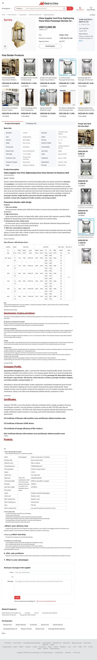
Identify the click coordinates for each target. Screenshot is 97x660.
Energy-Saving (27, 137)
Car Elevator (33, 625)
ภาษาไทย (90, 646)
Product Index (87, 643)
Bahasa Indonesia (54, 648)
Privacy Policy (76, 652)
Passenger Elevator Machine (56, 629)
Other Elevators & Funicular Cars (11, 613)
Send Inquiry (50, 46)
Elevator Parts (7, 625)
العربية (69, 646)
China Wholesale (46, 643)
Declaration (68, 652)
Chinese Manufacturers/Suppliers (31, 643)
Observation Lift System (9, 615)
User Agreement (59, 652)
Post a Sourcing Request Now (46, 601)
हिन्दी (85, 646)
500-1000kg (26, 140)
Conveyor (27, 613)
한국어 (74, 646)
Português (28, 646)
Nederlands (63, 646)
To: (12, 577)
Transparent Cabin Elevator (28, 615)
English (15, 646)
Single (60, 151)
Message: (10, 581)
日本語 (80, 646)
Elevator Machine (21, 625)
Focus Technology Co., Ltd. (36, 652)
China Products (17, 643)
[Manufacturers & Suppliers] (48, 3)
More (80, 41)
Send (17, 597)
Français (34, 646)
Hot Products (7, 643)
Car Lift (36, 613)
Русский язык (42, 646)
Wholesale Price (57, 643)
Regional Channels (76, 643)
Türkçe (39, 648)
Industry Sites (66, 643)
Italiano (50, 646)
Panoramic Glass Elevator (49, 613)
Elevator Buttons (58, 625)
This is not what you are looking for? (24, 601)
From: (11, 572)
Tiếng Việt (45, 648)
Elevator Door (45, 625)
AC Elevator (26, 147)
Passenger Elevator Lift (10, 629)
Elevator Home (40, 629)
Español (21, 646)
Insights (52, 644)
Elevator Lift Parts (26, 629)
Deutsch (56, 646)
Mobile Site (45, 644)
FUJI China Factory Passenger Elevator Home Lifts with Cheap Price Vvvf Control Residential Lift (86, 236)
